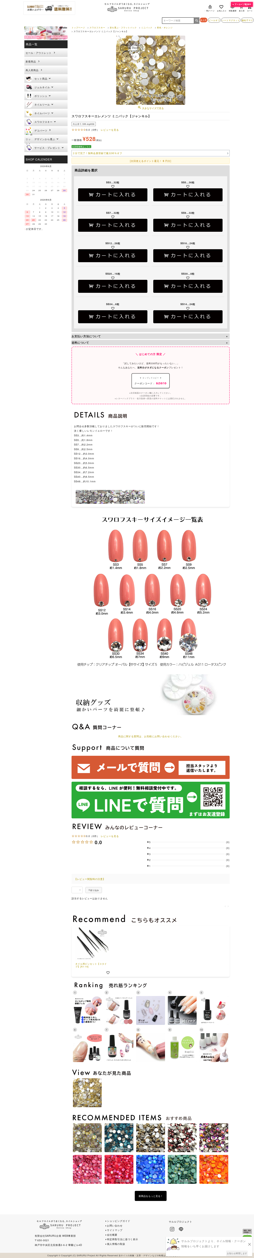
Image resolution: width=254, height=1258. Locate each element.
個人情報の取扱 (116, 1244)
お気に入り (222, 11)
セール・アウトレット (38, 52)
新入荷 (242, 11)
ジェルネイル (42, 87)
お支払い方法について (86, 336)
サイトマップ (115, 1230)
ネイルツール (42, 104)
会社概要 (112, 1234)
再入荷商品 (32, 70)
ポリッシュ (40, 96)
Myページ (210, 11)
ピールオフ (214, 20)
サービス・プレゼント (47, 147)
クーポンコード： (150, 380)
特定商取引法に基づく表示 (122, 1239)
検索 (196, 20)
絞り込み (94, 890)
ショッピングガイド (118, 1221)
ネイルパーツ (42, 113)
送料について (80, 343)
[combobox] (77, 890)
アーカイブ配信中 (243, 4)
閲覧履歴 (233, 11)
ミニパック (146, 27)
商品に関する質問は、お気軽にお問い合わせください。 (150, 736)
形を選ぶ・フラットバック (123, 27)
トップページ (78, 27)
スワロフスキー (43, 121)
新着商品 (31, 61)
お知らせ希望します (237, 1253)
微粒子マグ (247, 20)
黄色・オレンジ (165, 27)
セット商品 (40, 78)
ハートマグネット (231, 20)
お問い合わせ (115, 1225)
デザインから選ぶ (44, 139)
